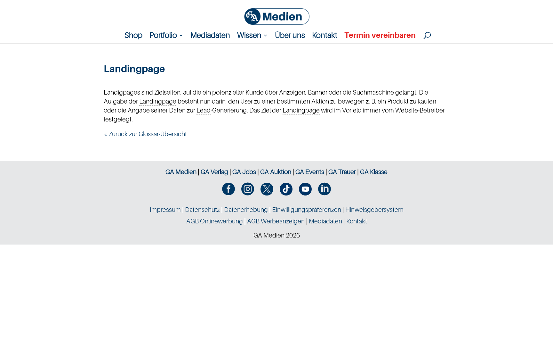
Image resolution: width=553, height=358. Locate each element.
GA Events (309, 172)
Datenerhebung (246, 209)
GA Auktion (275, 172)
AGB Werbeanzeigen (276, 221)
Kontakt (324, 36)
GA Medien (180, 172)
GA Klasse (374, 172)
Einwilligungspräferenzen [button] (306, 209)
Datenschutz (202, 209)
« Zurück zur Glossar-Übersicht (145, 134)
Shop (133, 36)
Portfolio (163, 36)
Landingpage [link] (157, 101)
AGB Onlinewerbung (214, 221)
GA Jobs (244, 172)
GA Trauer (342, 172)
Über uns (290, 36)
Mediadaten (210, 36)
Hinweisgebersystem (374, 209)
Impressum (165, 209)
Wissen (249, 36)
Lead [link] (203, 110)
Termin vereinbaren (380, 36)
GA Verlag (214, 172)
